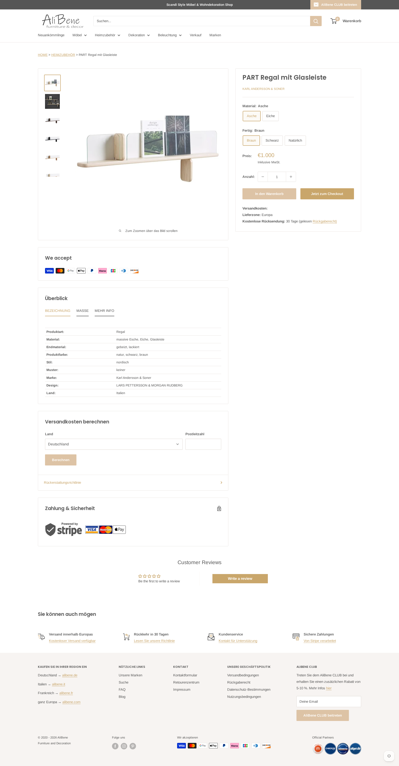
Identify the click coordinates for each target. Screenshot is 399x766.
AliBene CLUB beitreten (339, 4)
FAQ (122, 689)
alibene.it (58, 684)
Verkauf (195, 35)
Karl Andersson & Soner (263, 89)
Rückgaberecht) (325, 221)
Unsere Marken (130, 675)
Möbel (77, 35)
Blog (122, 697)
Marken (215, 35)
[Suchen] (316, 21)
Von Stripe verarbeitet (320, 641)
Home (43, 55)
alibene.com (71, 702)
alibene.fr (66, 693)
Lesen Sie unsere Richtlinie (154, 641)
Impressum (181, 689)
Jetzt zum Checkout (327, 194)
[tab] (57, 311)
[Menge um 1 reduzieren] (263, 177)
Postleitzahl (194, 434)
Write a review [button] (240, 579)
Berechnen (61, 460)
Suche (123, 682)
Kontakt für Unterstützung (238, 641)
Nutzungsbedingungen (244, 697)
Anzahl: (248, 177)
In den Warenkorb (269, 194)
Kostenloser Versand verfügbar (72, 641)
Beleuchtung (167, 35)
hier (329, 688)
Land (49, 434)
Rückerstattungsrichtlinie (62, 482)
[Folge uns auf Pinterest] (133, 746)
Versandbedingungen (243, 675)
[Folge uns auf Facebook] (115, 746)
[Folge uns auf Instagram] (124, 746)
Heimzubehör (105, 35)
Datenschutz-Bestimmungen (248, 689)
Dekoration (136, 35)
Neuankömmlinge (51, 35)
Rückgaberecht (238, 682)
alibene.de (69, 675)
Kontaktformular (185, 675)
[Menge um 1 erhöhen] (291, 177)
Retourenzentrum (186, 682)
